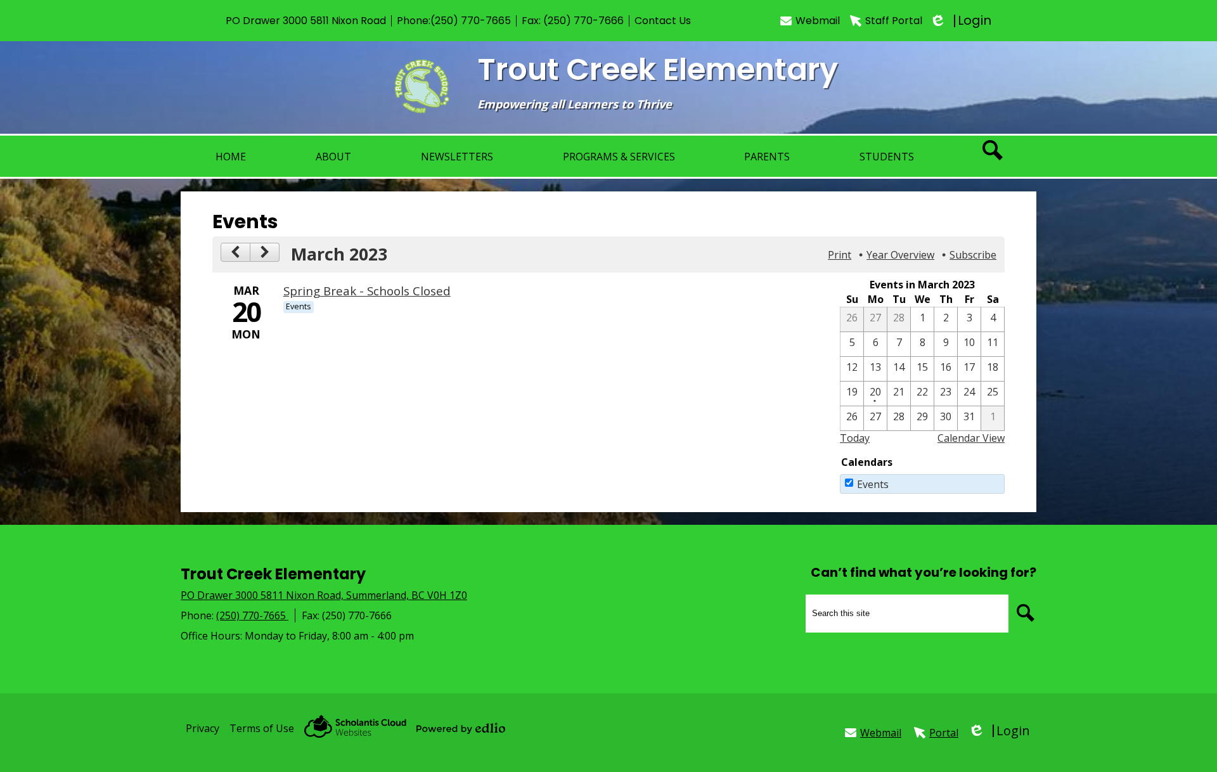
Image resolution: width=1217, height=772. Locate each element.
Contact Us (662, 20)
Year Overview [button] (900, 255)
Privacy (202, 728)
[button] (333, 156)
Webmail (817, 20)
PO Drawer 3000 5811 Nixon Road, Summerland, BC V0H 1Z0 (324, 595)
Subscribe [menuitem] (973, 255)
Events (873, 484)
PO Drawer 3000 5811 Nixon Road (306, 20)
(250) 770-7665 (470, 20)
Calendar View (971, 438)
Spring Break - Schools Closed (367, 291)
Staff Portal (893, 20)
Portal (943, 733)
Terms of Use (261, 728)
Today (855, 438)
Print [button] (839, 255)
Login (961, 21)
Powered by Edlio (460, 728)
